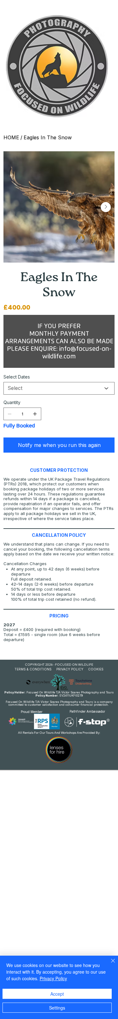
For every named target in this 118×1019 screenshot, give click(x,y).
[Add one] (35, 414)
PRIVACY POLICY (69, 669)
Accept (57, 994)
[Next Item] (106, 207)
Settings (57, 1008)
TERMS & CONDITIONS (33, 669)
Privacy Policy (53, 978)
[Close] (109, 964)
